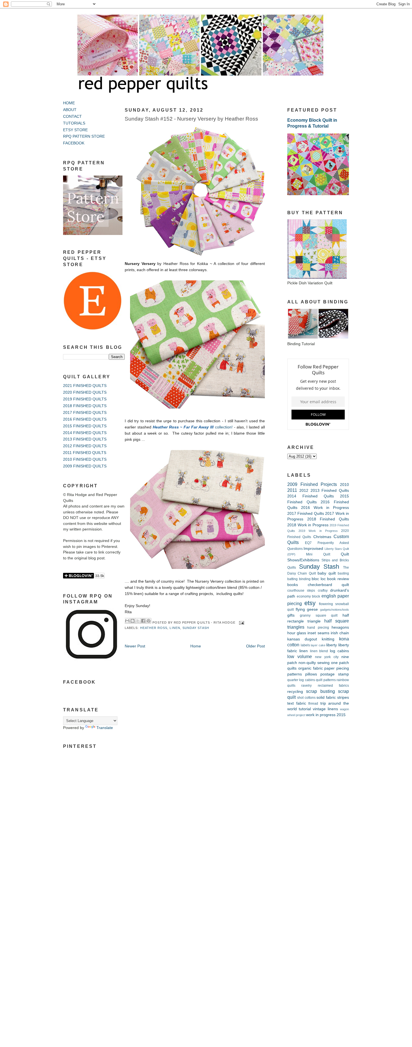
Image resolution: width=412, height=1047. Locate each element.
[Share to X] (138, 621)
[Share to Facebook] (143, 621)
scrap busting (320, 691)
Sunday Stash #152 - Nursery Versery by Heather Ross (191, 119)
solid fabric (326, 697)
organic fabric (310, 668)
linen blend (319, 651)
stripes (343, 697)
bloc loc (319, 579)
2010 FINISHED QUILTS (85, 459)
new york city (327, 657)
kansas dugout (302, 639)
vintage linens (325, 709)
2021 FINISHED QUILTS (85, 386)
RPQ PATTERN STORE (84, 136)
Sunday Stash (195, 627)
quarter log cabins (301, 680)
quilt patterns (325, 680)
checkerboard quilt (328, 585)
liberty (331, 645)
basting (343, 573)
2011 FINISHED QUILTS (84, 453)
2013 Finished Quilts (330, 490)
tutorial (305, 709)
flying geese (307, 609)
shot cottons (306, 698)
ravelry (306, 686)
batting (292, 579)
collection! (193, 427)
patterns (294, 674)
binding (305, 579)
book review (338, 579)
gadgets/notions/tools (334, 609)
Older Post (255, 646)
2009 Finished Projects (312, 484)
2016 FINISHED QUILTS (85, 419)
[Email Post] (241, 622)
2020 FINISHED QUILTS (85, 392)
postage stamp (334, 674)
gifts (291, 615)
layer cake (318, 645)
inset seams (318, 633)
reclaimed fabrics (333, 686)
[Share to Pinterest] (148, 621)
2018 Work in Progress (307, 525)
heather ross (154, 627)
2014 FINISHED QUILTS (85, 433)
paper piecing (336, 668)
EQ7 (308, 543)
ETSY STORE (75, 130)
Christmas (322, 537)
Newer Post (135, 646)
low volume (299, 656)
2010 (344, 485)
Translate (104, 728)
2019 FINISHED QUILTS (85, 399)
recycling (295, 691)
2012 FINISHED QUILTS (85, 446)
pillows (311, 674)
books (292, 585)
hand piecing (318, 627)
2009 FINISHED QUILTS (85, 466)
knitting (328, 639)
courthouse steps (301, 590)
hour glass (296, 633)
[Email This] (127, 621)
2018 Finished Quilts (328, 519)
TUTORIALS (74, 123)
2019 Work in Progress (318, 530)
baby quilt (326, 573)
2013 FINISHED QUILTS (85, 439)
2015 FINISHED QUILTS (85, 426)
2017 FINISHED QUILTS (85, 413)
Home (195, 646)
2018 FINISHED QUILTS (85, 406)
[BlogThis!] (132, 621)
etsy (310, 602)
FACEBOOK (73, 143)
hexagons (340, 627)
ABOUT (70, 110)
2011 (292, 490)
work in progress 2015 (326, 715)
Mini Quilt (318, 554)
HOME (69, 103)
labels (305, 645)
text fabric (296, 703)
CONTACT (72, 116)
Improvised (313, 548)
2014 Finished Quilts (310, 496)
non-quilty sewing (314, 663)
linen (175, 627)
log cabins (339, 651)
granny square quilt (319, 615)
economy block (308, 596)
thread (313, 703)
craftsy (323, 590)
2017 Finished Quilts (305, 513)
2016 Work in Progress (325, 508)
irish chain (340, 633)
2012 (303, 490)
